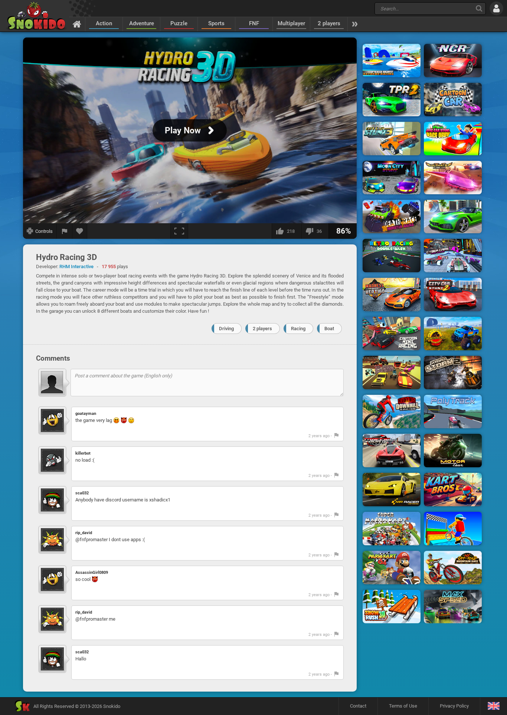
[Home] (77, 24)
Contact (358, 706)
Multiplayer (291, 23)
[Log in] (496, 8)
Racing (298, 328)
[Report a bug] (64, 231)
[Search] (479, 8)
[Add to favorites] (79, 231)
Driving (226, 328)
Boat (329, 328)
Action (104, 23)
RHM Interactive (76, 266)
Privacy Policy (454, 706)
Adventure (141, 23)
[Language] (493, 706)
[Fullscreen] (179, 231)
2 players (329, 23)
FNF (254, 23)
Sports (216, 23)
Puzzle (178, 23)
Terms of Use (403, 706)
